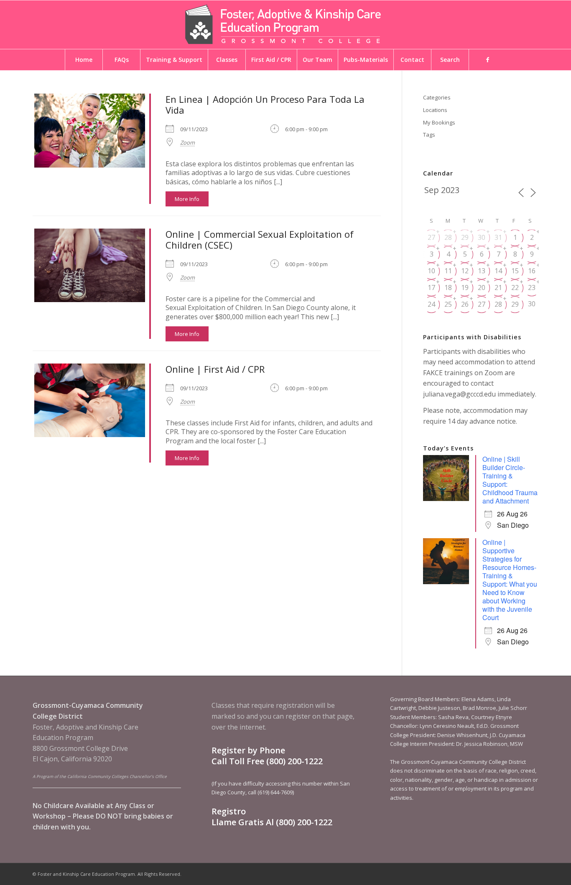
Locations (435, 110)
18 (448, 287)
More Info (187, 199)
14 (498, 270)
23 (531, 287)
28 (448, 237)
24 (431, 304)
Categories (437, 97)
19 (465, 287)
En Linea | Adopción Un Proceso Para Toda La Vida (265, 104)
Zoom (187, 142)
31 (498, 237)
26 (465, 304)
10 (431, 270)
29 (465, 237)
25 (448, 304)
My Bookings (439, 122)
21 (498, 287)
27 (431, 237)
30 (481, 237)
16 (531, 270)
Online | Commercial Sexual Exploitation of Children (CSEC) (260, 239)
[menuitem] (83, 59)
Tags (429, 134)
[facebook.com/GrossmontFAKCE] (487, 59)
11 (448, 270)
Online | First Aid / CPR (215, 369)
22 (515, 287)
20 (481, 287)
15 (515, 270)
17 (431, 287)
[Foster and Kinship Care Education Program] (285, 24)
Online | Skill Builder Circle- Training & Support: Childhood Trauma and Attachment (510, 480)
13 (481, 270)
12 (465, 270)
